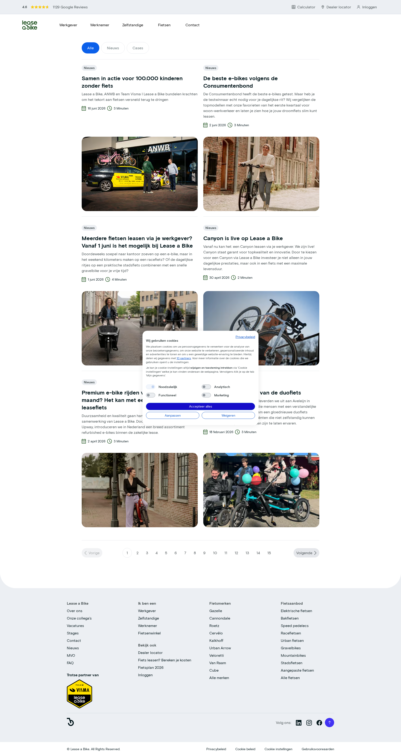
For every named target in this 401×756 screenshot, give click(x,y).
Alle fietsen (290, 677)
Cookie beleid (245, 749)
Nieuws (73, 648)
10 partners (184, 358)
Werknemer (99, 25)
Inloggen (145, 675)
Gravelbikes (291, 648)
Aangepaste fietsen (297, 670)
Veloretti (216, 655)
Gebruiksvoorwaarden (318, 749)
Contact (192, 25)
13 (247, 552)
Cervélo (216, 633)
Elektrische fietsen (296, 610)
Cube (214, 670)
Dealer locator (150, 652)
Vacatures (75, 625)
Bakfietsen (290, 618)
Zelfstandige (132, 25)
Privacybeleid (216, 749)
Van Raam (217, 662)
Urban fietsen (292, 640)
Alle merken (219, 677)
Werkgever (68, 25)
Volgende (304, 552)
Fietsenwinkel (149, 633)
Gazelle (215, 610)
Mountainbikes (293, 655)
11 (225, 552)
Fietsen (164, 25)
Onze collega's (79, 618)
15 (269, 552)
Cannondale (219, 618)
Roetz (214, 625)
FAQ (70, 662)
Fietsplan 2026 (151, 667)
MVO (71, 655)
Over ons (74, 610)
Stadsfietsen (291, 662)
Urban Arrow (220, 648)
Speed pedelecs (295, 625)
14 (258, 552)
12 (236, 552)
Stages (73, 633)
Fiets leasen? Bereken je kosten (164, 660)
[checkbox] (150, 387)
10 (215, 552)
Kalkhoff (216, 640)
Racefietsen (291, 633)
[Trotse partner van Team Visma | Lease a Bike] (79, 692)
